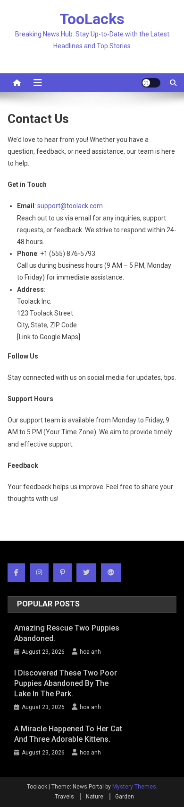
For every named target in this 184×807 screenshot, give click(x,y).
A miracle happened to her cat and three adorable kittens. (68, 734)
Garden (124, 796)
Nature (94, 796)
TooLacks (92, 19)
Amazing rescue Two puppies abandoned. (66, 633)
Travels (64, 796)
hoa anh (90, 652)
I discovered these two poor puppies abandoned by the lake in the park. (65, 683)
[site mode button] (151, 83)
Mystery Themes (134, 786)
